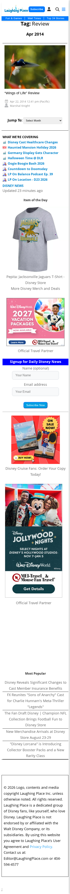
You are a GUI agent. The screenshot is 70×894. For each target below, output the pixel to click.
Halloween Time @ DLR (25, 158)
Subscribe (36, 9)
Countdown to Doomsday (27, 169)
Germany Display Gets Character (33, 153)
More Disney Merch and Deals (35, 288)
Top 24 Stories (55, 18)
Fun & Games (14, 18)
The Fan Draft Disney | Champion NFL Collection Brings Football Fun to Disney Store (35, 719)
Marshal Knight (20, 106)
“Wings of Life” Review (21, 93)
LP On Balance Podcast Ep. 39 (30, 174)
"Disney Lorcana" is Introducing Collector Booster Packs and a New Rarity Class (35, 750)
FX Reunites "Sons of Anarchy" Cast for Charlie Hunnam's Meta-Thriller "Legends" (35, 700)
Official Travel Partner (35, 350)
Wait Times (34, 18)
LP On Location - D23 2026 (27, 179)
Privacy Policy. (41, 846)
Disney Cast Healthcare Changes (33, 142)
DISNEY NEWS (13, 186)
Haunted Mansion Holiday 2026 (32, 147)
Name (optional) (35, 368)
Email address (35, 384)
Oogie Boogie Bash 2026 (26, 163)
